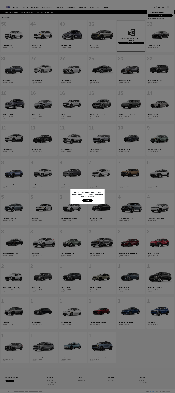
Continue (87, 200)
